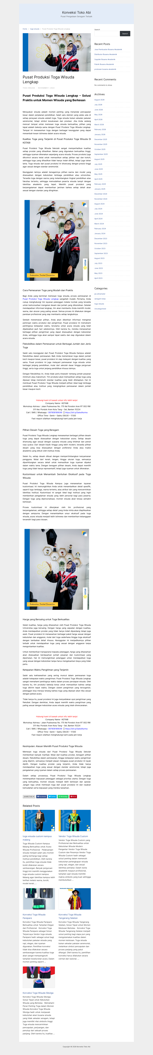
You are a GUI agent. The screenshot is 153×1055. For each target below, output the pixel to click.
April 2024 (98, 219)
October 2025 (99, 149)
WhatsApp (63, 796)
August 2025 (99, 159)
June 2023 (98, 268)
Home (25, 29)
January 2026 (99, 134)
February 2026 (100, 129)
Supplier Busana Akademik (104, 59)
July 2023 (98, 263)
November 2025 (100, 144)
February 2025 (100, 184)
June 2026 (98, 110)
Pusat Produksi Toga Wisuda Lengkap (41, 299)
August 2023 (99, 258)
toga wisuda (34, 29)
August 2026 (99, 100)
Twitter (53, 796)
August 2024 (99, 204)
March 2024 (99, 224)
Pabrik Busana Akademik (104, 64)
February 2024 (100, 229)
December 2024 (100, 194)
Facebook (42, 796)
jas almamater (99, 294)
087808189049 (55, 412)
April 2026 (98, 119)
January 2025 (99, 189)
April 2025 (98, 179)
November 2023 (100, 243)
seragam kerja (100, 299)
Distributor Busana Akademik (105, 54)
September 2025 (101, 154)
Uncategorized (100, 309)
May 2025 (98, 174)
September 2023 (101, 253)
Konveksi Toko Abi (76, 12)
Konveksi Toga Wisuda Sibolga (38, 993)
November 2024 (100, 199)
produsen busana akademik (105, 69)
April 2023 (98, 278)
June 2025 (98, 169)
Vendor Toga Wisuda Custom (73, 836)
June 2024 (98, 214)
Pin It (74, 796)
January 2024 (99, 233)
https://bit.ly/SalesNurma (76, 412)
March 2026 (99, 124)
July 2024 (98, 209)
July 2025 (98, 164)
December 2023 (100, 238)
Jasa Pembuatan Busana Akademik (108, 49)
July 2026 (98, 105)
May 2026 (98, 115)
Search (97, 30)
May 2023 (98, 273)
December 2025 (100, 139)
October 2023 (99, 248)
